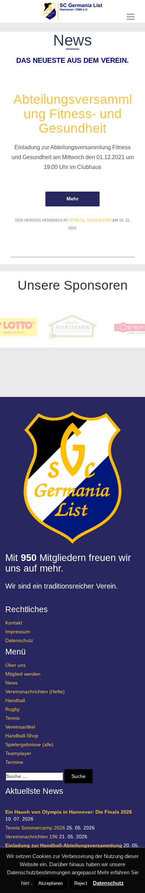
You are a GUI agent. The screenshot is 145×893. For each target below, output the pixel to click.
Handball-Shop (21, 735)
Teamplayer (18, 753)
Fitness (76, 220)
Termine (14, 762)
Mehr (72, 198)
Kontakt (13, 623)
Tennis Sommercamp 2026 (35, 828)
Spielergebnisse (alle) (29, 744)
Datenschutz (19, 640)
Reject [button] (80, 883)
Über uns (15, 665)
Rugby (12, 709)
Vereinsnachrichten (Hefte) (35, 691)
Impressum (17, 631)
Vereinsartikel (20, 727)
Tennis (12, 718)
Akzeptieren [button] (50, 883)
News (11, 683)
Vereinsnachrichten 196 (31, 836)
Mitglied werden (22, 674)
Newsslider (99, 220)
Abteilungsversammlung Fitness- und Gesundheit (72, 113)
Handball (15, 700)
